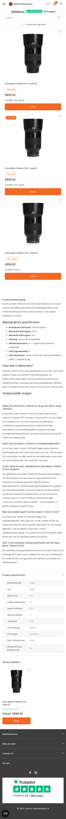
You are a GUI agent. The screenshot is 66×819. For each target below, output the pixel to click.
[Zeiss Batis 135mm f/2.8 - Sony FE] (33, 223)
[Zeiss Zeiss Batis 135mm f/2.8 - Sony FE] (16, 682)
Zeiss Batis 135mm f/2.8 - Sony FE (21, 253)
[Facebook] (30, 772)
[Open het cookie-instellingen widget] (5, 813)
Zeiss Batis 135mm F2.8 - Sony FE (21, 83)
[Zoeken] (59, 17)
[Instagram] (36, 772)
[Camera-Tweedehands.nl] (21, 4)
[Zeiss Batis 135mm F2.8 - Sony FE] (33, 54)
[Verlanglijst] (48, 4)
